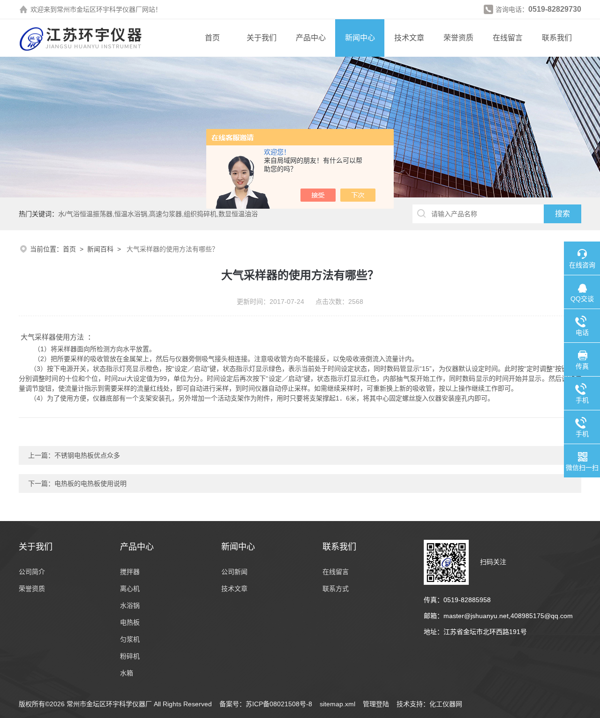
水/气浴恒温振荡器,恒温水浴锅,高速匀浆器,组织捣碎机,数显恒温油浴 (158, 214)
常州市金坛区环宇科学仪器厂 (99, 9)
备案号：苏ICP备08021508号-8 (265, 704)
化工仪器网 (445, 704)
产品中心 (311, 38)
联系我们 (557, 38)
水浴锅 (130, 605)
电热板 (130, 622)
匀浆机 (130, 639)
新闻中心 (360, 38)
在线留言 (508, 38)
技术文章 (409, 38)
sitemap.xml (337, 704)
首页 (212, 38)
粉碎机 (130, 656)
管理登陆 (376, 704)
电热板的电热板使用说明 (90, 483)
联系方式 (335, 588)
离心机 (130, 588)
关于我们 (262, 38)
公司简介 (32, 571)
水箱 (126, 673)
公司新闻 (234, 571)
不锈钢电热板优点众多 (87, 455)
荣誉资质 (458, 38)
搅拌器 (130, 571)
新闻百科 (100, 249)
